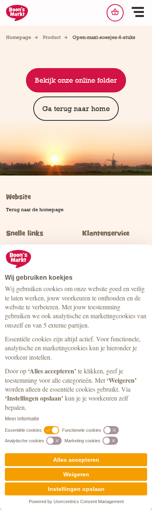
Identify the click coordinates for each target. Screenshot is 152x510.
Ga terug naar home (76, 109)
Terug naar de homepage (35, 209)
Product (52, 37)
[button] (138, 13)
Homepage (18, 37)
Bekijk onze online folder (76, 80)
